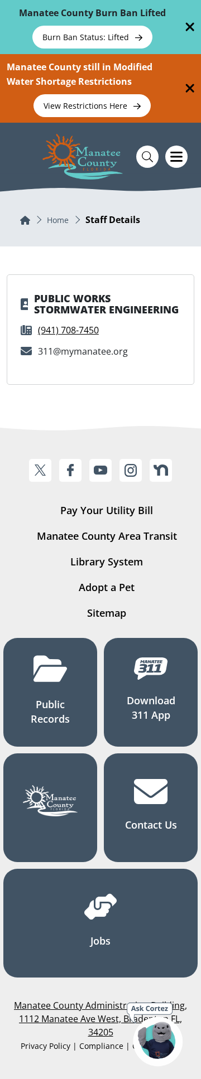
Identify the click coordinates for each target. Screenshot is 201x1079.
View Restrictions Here (87, 105)
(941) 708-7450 (68, 330)
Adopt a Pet (107, 587)
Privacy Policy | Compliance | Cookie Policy (100, 1046)
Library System (106, 561)
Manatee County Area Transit (107, 536)
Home (58, 220)
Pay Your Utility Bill (106, 510)
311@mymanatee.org (83, 351)
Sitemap (106, 613)
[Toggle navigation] (176, 157)
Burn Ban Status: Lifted (86, 37)
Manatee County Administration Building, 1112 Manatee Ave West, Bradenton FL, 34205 (100, 1018)
